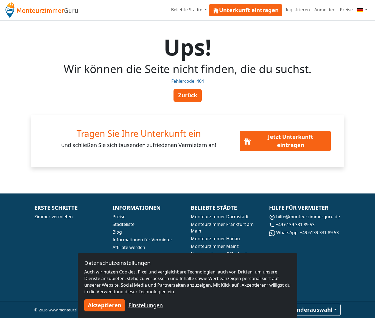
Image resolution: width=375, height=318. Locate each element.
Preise (346, 10)
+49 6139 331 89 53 (295, 225)
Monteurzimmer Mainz (215, 246)
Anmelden (324, 10)
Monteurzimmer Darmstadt (220, 217)
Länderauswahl (311, 309)
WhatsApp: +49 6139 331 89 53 (307, 232)
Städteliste (124, 224)
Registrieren (297, 10)
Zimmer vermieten (53, 217)
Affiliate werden (129, 247)
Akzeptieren (104, 305)
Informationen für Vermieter (142, 240)
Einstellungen (145, 305)
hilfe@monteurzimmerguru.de (307, 217)
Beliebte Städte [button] (187, 10)
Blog (117, 232)
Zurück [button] (187, 95)
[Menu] (362, 9)
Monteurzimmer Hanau (215, 239)
